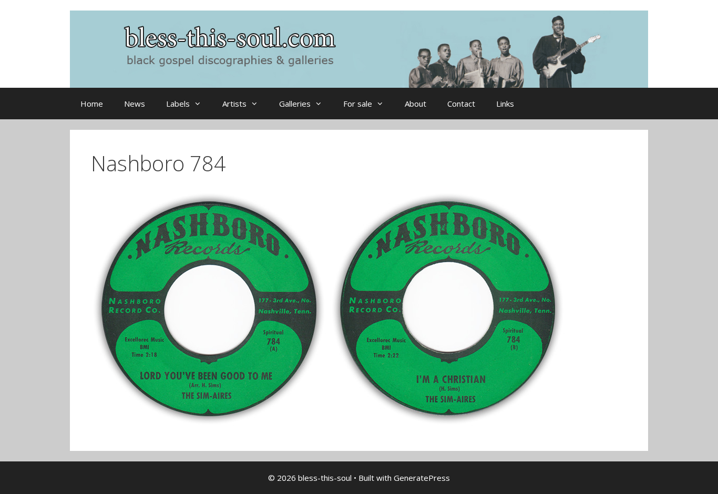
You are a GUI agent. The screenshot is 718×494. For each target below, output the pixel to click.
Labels (178, 103)
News (134, 103)
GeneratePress (422, 477)
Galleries (295, 103)
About (415, 103)
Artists (234, 103)
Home (91, 103)
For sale (357, 103)
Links (505, 103)
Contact (461, 103)
